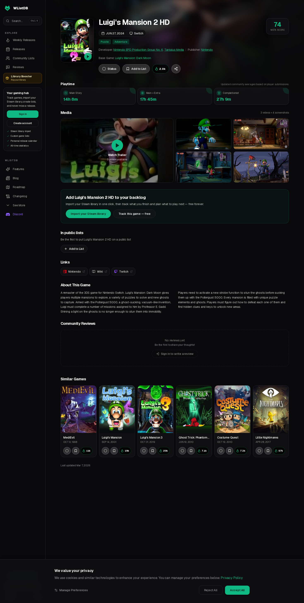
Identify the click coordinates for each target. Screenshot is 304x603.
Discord (18, 214)
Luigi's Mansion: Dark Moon (133, 58)
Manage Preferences (73, 590)
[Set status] (67, 450)
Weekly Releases (24, 40)
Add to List (76, 249)
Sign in (23, 114)
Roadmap (19, 187)
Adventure (121, 42)
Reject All (210, 590)
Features (18, 169)
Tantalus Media (174, 50)
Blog (16, 178)
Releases (19, 49)
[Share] (176, 68)
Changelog (20, 196)
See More (19, 205)
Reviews (18, 67)
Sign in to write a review (177, 354)
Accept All (237, 590)
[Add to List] (75, 450)
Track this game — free (134, 214)
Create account (22, 123)
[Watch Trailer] (77, 40)
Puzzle (105, 42)
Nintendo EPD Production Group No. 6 (138, 50)
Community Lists (23, 58)
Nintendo (207, 50)
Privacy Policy (232, 578)
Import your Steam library (88, 214)
